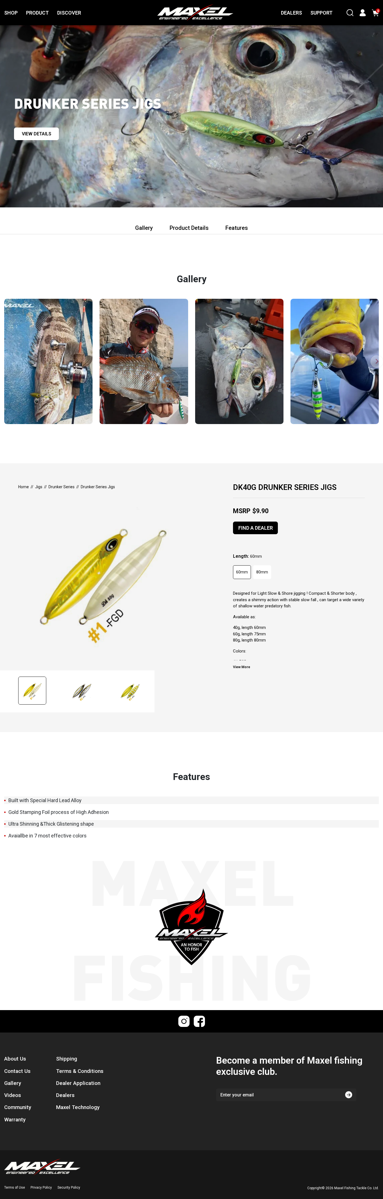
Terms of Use (14, 1187)
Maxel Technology (78, 1107)
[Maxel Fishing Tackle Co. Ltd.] (183, 12)
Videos (12, 1095)
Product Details (189, 227)
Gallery (144, 227)
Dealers (65, 1095)
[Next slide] (376, 361)
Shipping (66, 1059)
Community (17, 1107)
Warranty (15, 1120)
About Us (15, 1059)
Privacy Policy (41, 1187)
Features (236, 227)
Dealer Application (78, 1083)
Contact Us (17, 1071)
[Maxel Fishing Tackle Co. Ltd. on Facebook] (199, 1021)
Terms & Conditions (79, 1071)
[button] (38, 691)
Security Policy (68, 1187)
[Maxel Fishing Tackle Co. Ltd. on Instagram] (184, 1021)
